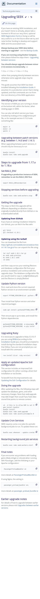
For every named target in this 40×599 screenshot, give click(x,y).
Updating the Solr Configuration (14, 380)
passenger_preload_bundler (25, 491)
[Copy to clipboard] (36, 126)
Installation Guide (26, 87)
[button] (25, 17)
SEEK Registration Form (10, 36)
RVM (14, 339)
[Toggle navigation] (36, 3)
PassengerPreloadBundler (24, 475)
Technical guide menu (11, 11)
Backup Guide (32, 50)
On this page (10, 23)
